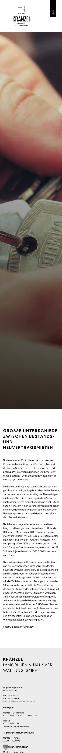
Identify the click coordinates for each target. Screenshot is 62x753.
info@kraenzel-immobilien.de (21, 701)
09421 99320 (13, 696)
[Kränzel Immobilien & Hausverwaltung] (21, 16)
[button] (5, 747)
